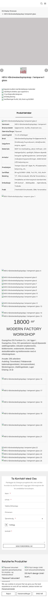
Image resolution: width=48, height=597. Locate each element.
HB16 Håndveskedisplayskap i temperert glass (20, 14)
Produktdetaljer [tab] (24, 113)
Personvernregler (8, 589)
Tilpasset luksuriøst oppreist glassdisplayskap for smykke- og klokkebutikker (11, 580)
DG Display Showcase (9, 11)
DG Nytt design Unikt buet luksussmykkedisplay (34, 576)
